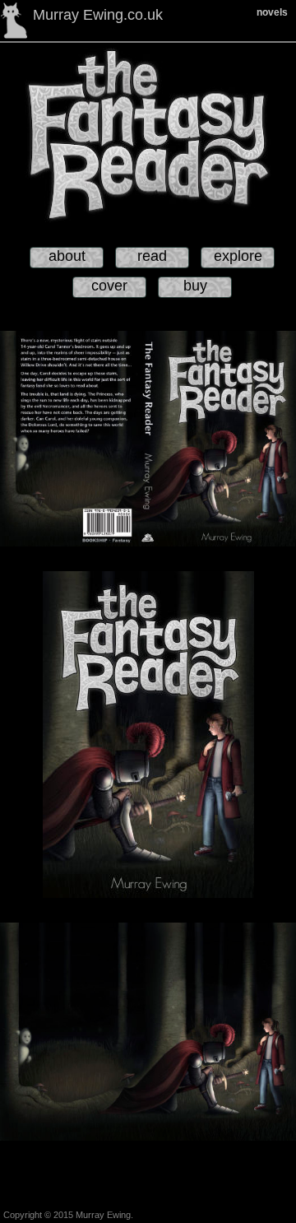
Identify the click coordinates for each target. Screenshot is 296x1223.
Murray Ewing (103, 1215)
